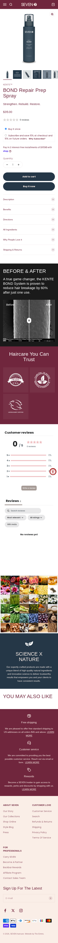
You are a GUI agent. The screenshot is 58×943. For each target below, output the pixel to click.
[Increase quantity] (18, 165)
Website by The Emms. (34, 934)
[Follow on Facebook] (5, 910)
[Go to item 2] (17, 75)
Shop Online (9, 821)
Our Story (8, 811)
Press (6, 832)
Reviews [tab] (13, 501)
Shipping (36, 827)
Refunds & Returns (42, 821)
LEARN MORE (32, 762)
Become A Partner (13, 862)
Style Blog (8, 827)
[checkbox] (12, 524)
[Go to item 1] (7, 75)
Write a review (29, 488)
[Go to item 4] (37, 75)
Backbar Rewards (12, 867)
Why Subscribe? (37, 138)
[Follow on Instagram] (21, 910)
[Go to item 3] (27, 75)
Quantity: (8, 158)
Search (36, 816)
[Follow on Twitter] (13, 910)
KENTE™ (7, 84)
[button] (29, 455)
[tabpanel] (29, 538)
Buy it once (14, 129)
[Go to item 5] (47, 75)
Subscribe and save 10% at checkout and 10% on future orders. (28, 137)
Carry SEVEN (9, 856)
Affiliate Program (12, 872)
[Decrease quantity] (7, 165)
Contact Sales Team (14, 878)
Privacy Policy (39, 832)
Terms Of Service (41, 837)
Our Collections (11, 816)
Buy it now (29, 186)
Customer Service (42, 811)
